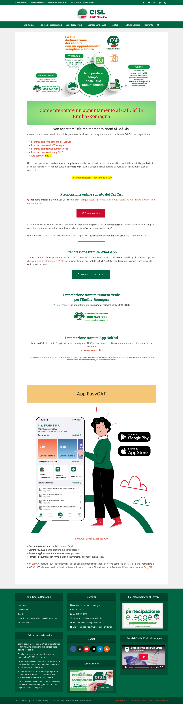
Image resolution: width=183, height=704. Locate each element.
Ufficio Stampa (133, 24)
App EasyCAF (37, 155)
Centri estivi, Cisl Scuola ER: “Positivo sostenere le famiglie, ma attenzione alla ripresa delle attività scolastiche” (39, 647)
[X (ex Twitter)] (80, 649)
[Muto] (157, 667)
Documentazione (37, 2)
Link (71, 2)
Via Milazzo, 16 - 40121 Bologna (86, 605)
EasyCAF (36, 563)
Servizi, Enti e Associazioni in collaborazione (37, 618)
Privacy (165, 700)
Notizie (115, 24)
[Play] (126, 667)
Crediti (150, 700)
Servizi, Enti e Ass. (97, 24)
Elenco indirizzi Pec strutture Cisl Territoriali (92, 627)
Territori (21, 614)
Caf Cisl (126, 235)
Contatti (148, 24)
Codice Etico (134, 700)
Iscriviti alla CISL (89, 2)
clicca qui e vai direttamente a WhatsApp (47, 260)
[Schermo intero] (161, 667)
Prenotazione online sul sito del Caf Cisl (51, 141)
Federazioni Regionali (51, 24)
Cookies (157, 700)
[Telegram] (100, 649)
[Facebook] (73, 649)
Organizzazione (21, 2)
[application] (143, 657)
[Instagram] (93, 649)
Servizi (78, 2)
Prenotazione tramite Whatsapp (47, 145)
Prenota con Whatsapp (92, 274)
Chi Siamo (29, 24)
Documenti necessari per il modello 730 (92, 177)
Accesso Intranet (121, 700)
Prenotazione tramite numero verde (49, 148)
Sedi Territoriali (74, 24)
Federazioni (23, 609)
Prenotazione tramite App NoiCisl (48, 152)
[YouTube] (87, 649)
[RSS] (107, 649)
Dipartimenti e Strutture (57, 2)
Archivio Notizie (25, 622)
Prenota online (92, 213)
